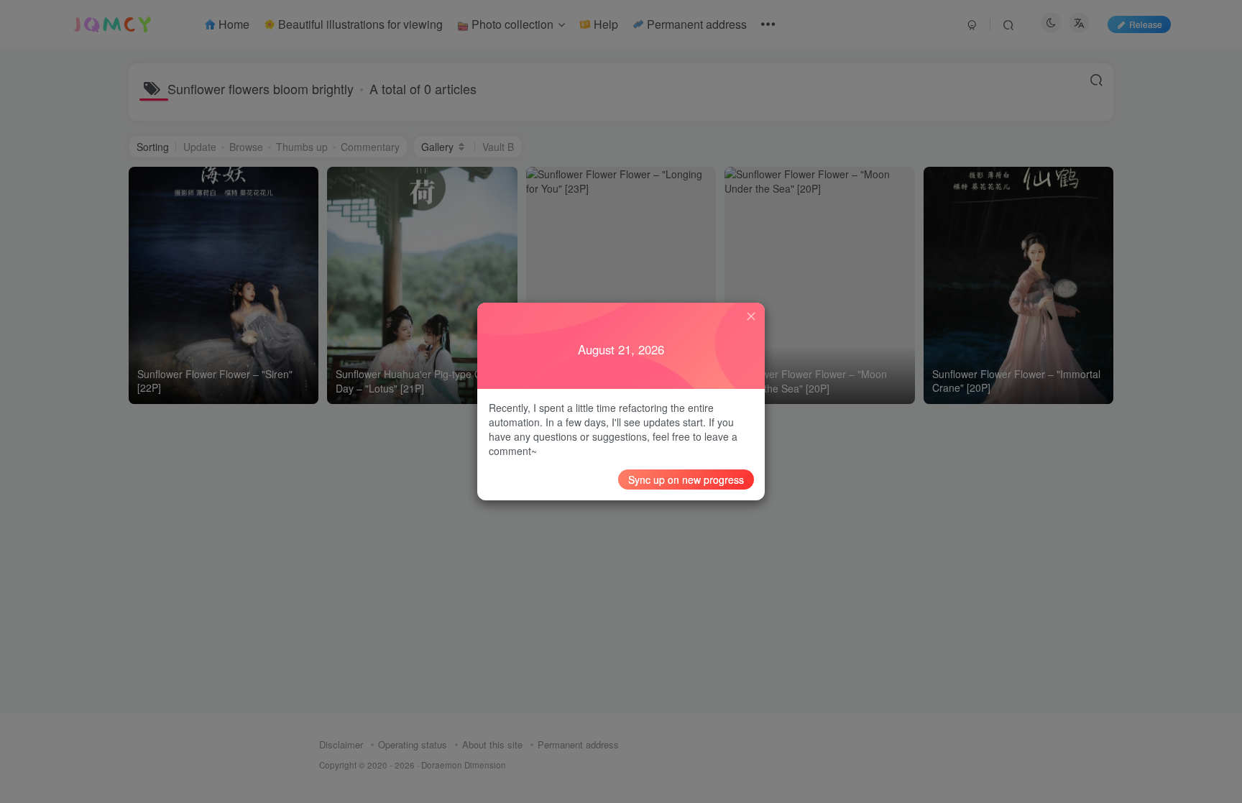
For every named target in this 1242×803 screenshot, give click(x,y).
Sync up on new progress (686, 479)
